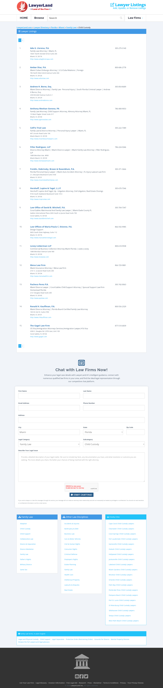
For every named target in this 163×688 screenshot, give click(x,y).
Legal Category (24, 439)
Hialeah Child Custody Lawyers (120, 549)
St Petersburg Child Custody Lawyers (122, 605)
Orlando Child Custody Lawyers (120, 580)
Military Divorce (26, 564)
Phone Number (89, 403)
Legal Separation (58, 639)
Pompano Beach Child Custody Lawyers (123, 595)
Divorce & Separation (28, 544)
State (85, 427)
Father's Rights (25, 559)
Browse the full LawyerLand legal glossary (33, 642)
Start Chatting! (82, 494)
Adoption (23, 524)
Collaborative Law (26, 539)
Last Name (87, 391)
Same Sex (23, 570)
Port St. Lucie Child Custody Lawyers (122, 600)
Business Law (69, 534)
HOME (24, 17)
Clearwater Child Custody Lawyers (121, 529)
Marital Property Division (120, 639)
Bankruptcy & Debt (71, 529)
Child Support (25, 534)
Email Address (23, 403)
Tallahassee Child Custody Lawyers (122, 610)
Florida (54, 27)
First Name (22, 391)
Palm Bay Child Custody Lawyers (121, 585)
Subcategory (88, 439)
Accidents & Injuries (71, 524)
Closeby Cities (114, 517)
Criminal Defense (70, 554)
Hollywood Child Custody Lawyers (121, 554)
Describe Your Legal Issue (28, 450)
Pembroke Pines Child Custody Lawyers (123, 590)
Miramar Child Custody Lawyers (120, 575)
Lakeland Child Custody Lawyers (121, 564)
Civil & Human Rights (72, 544)
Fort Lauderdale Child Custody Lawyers (123, 539)
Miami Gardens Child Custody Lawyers (123, 570)
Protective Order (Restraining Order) (79, 639)
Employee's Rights (71, 559)
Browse (39, 17)
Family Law (71, 27)
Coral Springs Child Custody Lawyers (122, 534)
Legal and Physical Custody (28, 639)
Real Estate (68, 590)
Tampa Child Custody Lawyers (120, 616)
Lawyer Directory (41, 27)
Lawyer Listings (130, 5)
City (19, 427)
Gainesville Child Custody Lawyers (121, 544)
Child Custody (25, 529)
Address (21, 415)
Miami (61, 27)
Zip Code (129, 427)
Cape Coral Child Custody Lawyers (121, 524)
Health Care (68, 575)
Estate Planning (70, 564)
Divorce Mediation (27, 549)
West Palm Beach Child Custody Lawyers (124, 621)
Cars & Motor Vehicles (72, 539)
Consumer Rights (70, 549)
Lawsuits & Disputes (71, 585)
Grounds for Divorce (101, 639)
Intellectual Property (72, 580)
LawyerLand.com (24, 27)
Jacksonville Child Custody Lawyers (122, 559)
